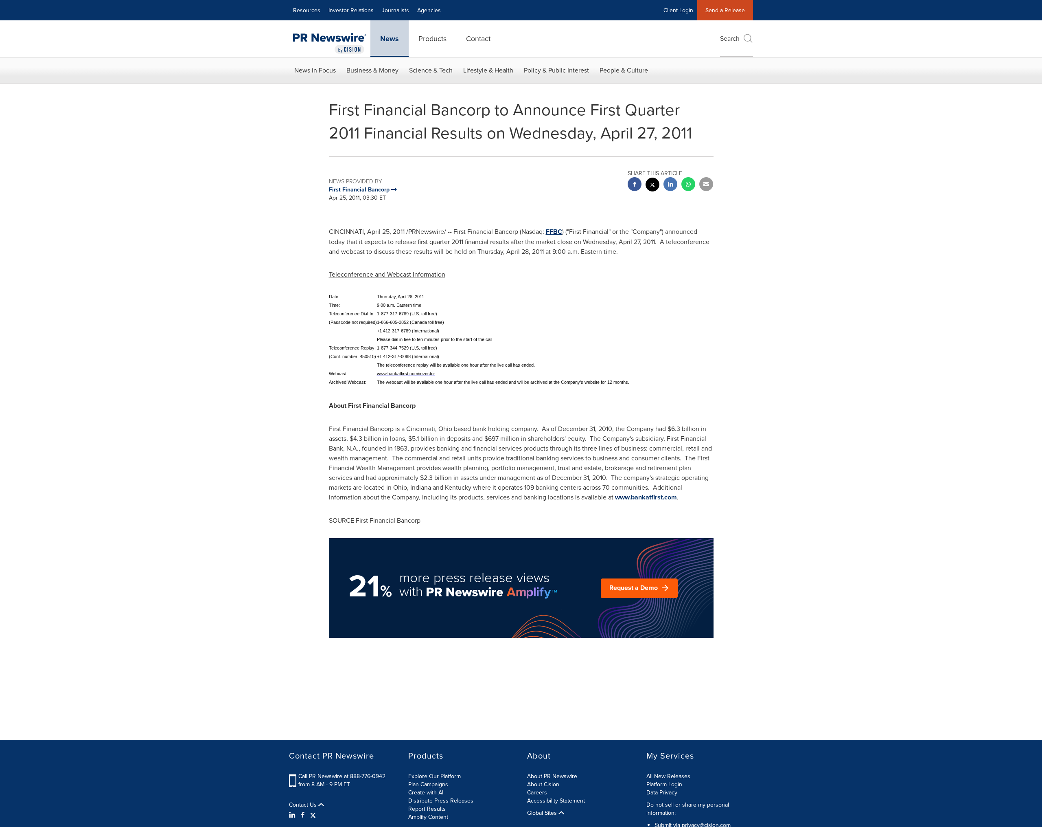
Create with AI (425, 792)
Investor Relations (351, 10)
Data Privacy (661, 792)
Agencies (429, 10)
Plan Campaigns (428, 784)
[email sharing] (706, 185)
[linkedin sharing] (670, 185)
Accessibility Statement (556, 800)
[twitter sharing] (652, 186)
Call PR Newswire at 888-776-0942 (341, 776)
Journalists (395, 10)
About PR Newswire (552, 776)
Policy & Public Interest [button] (556, 70)
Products (432, 38)
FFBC (554, 231)
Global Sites (542, 813)
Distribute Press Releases (440, 800)
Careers (537, 792)
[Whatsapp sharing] (688, 185)
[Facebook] (302, 815)
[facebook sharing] (634, 185)
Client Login (678, 10)
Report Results (427, 809)
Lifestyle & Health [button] (488, 70)
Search (730, 38)
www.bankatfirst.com (646, 497)
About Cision (543, 784)
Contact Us (303, 805)
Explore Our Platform (434, 776)
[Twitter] (313, 815)
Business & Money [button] (372, 70)
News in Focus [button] (315, 70)
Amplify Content (428, 817)
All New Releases (668, 776)
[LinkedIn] (293, 815)
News (389, 38)
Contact (478, 38)
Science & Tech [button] (431, 70)
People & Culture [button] (624, 70)
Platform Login (664, 784)
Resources (306, 10)
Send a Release (725, 10)
